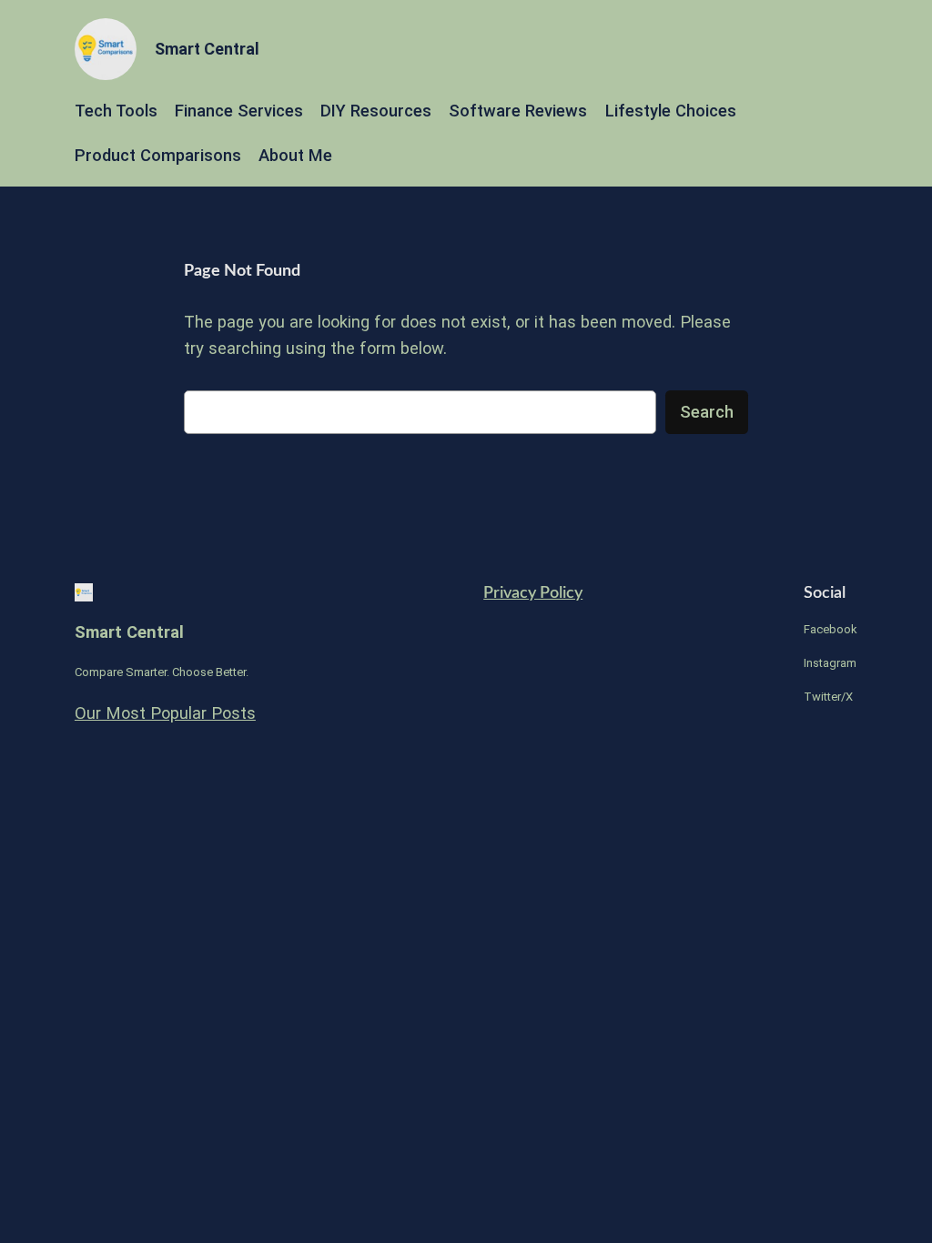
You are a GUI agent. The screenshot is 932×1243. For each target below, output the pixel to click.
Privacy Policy (532, 592)
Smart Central (207, 48)
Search (707, 411)
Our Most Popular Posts (165, 713)
